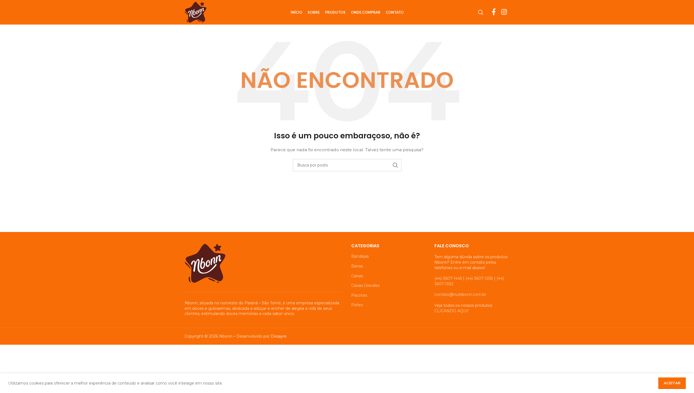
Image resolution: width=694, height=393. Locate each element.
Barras (357, 266)
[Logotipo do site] (195, 12)
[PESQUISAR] (395, 165)
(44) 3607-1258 (479, 278)
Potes (357, 304)
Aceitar (672, 383)
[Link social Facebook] (493, 12)
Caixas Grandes (365, 285)
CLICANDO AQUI (451, 310)
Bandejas (360, 256)
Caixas (357, 275)
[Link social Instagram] (504, 12)
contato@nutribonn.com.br (460, 294)
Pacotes (359, 295)
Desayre (279, 336)
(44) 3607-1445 (448, 278)
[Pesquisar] (480, 12)
